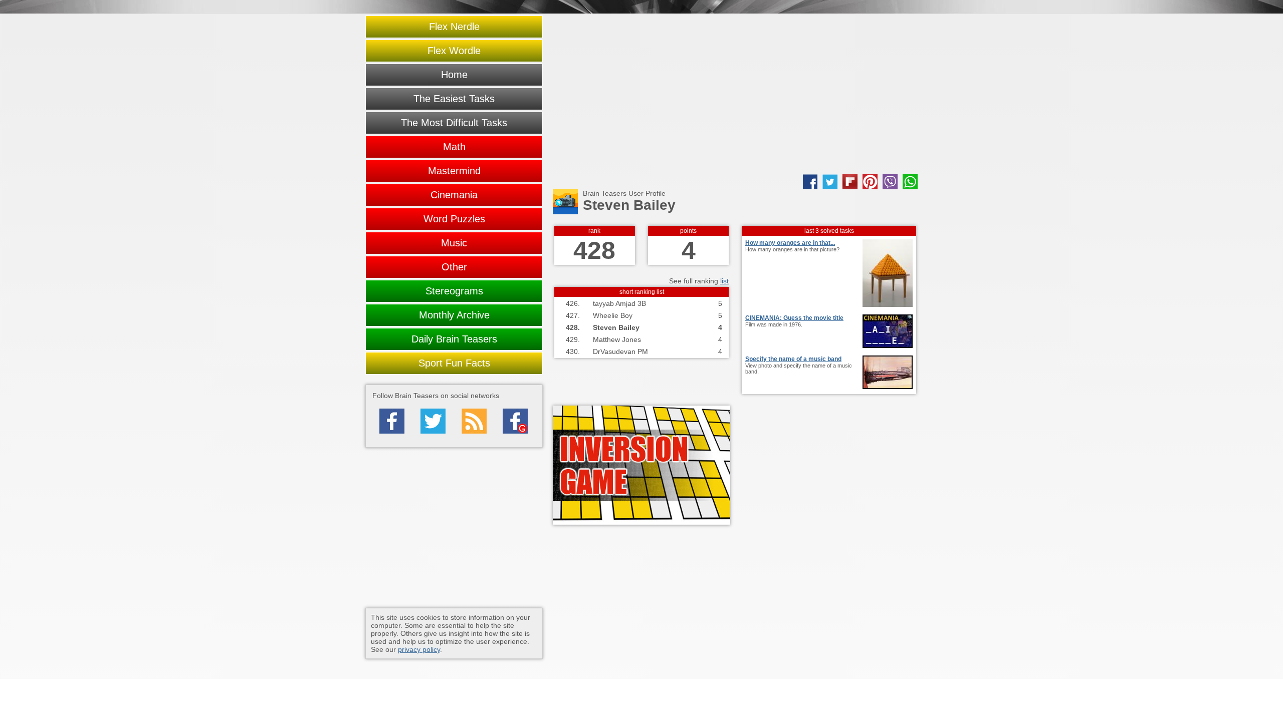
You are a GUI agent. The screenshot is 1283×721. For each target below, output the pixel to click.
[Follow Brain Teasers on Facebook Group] (515, 421)
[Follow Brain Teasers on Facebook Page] (391, 421)
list (724, 281)
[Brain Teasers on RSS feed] (474, 421)
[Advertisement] (735, 94)
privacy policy (419, 649)
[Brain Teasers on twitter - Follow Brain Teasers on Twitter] (433, 421)
